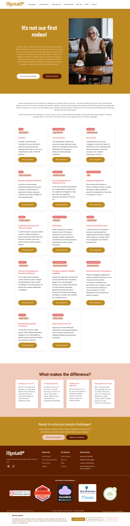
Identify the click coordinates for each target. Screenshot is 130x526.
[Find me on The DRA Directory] (87, 493)
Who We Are (57, 4)
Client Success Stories (49, 460)
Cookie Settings (78, 511)
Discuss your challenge (28, 76)
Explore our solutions (77, 437)
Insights (44, 466)
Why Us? (79, 4)
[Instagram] (13, 466)
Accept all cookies (78, 519)
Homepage (32, 4)
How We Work (68, 4)
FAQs (87, 4)
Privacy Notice (57, 511)
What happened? (27, 159)
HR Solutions (44, 4)
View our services (52, 76)
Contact (94, 4)
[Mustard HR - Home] (15, 4)
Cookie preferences (110, 519)
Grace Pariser (118, 511)
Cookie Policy (67, 511)
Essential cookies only (94, 519)
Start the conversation (53, 437)
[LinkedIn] (8, 466)
